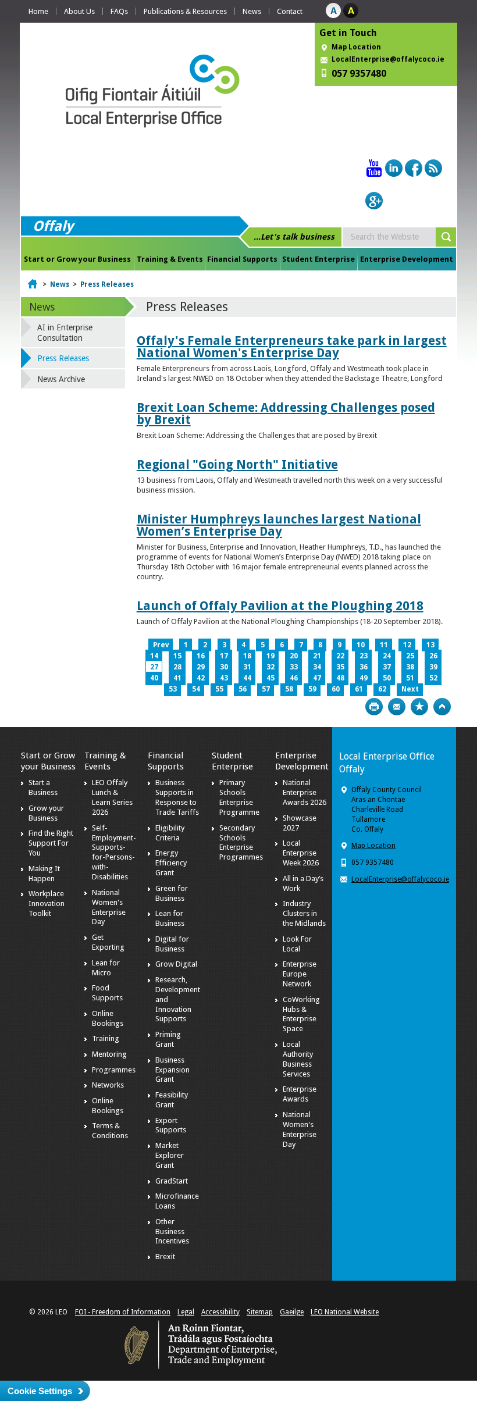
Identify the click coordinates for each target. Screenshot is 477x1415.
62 (382, 689)
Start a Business (43, 787)
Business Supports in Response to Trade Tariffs (177, 797)
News (252, 11)
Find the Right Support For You (51, 843)
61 (359, 689)
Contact (289, 11)
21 (317, 656)
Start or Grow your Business (77, 259)
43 (224, 678)
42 (201, 678)
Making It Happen (44, 873)
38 (410, 667)
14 (154, 656)
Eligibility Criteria (169, 833)
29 (201, 667)
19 (270, 656)
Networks (108, 1085)
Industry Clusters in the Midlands (304, 913)
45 (270, 678)
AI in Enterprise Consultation (64, 333)
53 (173, 689)
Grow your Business (46, 813)
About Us (79, 11)
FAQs (119, 11)
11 (384, 645)
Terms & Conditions (110, 1130)
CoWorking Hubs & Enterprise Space (301, 1014)
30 (224, 667)
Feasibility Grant (171, 1099)
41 (177, 678)
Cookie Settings (40, 1391)
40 (154, 678)
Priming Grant (168, 1039)
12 (407, 645)
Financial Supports (242, 259)
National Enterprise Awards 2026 (304, 792)
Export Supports (170, 1125)
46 (294, 678)
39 (433, 667)
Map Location (356, 47)
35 (340, 667)
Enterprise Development (406, 259)
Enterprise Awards (299, 1094)
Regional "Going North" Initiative (237, 464)
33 (294, 667)
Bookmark (419, 706)
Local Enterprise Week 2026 (301, 853)
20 (294, 656)
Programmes (114, 1069)
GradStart (171, 1181)
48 (340, 678)
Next (410, 689)
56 (242, 689)
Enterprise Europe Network (299, 974)
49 (363, 678)
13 (430, 645)
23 (363, 656)
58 (289, 689)
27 (154, 667)
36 (363, 667)
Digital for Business (172, 944)
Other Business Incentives (172, 1231)
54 (196, 689)
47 (317, 678)
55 (219, 689)
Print (374, 706)
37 (387, 667)
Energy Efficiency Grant (171, 863)
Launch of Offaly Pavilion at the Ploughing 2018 (280, 605)
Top (442, 706)
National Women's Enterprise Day (109, 907)
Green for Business (171, 893)
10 (361, 645)
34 (317, 667)
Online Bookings (107, 1018)
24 (387, 656)
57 (266, 689)
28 (177, 667)
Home (38, 11)
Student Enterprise (318, 259)
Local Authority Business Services (298, 1059)
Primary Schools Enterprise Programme (239, 797)
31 (247, 667)
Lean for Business (169, 918)
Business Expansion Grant (172, 1070)
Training (105, 1038)
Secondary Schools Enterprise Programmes (241, 843)
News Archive (61, 379)
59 (312, 689)
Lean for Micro (106, 967)
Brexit (165, 1256)
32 (270, 667)
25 (410, 656)
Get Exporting (108, 942)
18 (247, 656)
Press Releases (107, 284)
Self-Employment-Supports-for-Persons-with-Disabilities (114, 852)
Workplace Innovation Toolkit (47, 903)
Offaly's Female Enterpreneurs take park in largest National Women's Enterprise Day (292, 346)
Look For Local (297, 944)
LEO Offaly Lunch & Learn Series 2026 (112, 797)
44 (247, 678)
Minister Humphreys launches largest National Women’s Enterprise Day (279, 525)
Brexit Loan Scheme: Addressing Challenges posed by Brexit (286, 413)
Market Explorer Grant (169, 1155)
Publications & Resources (185, 11)
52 (433, 678)
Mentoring (109, 1054)
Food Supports (107, 992)
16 (201, 656)
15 (177, 656)
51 (410, 678)
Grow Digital (176, 964)
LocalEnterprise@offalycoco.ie (388, 59)
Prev (161, 645)
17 (224, 656)
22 (340, 656)
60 (336, 689)
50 (387, 678)
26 (433, 656)
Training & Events (170, 259)
